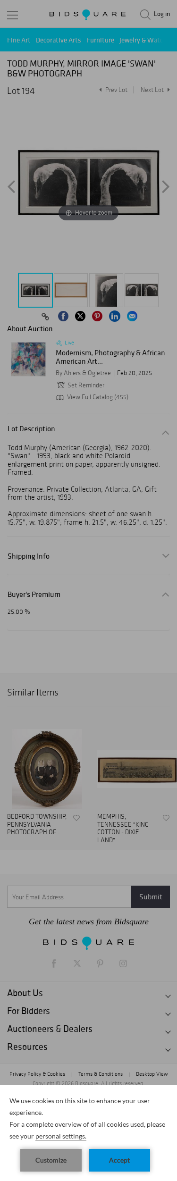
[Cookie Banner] (88, 1133)
